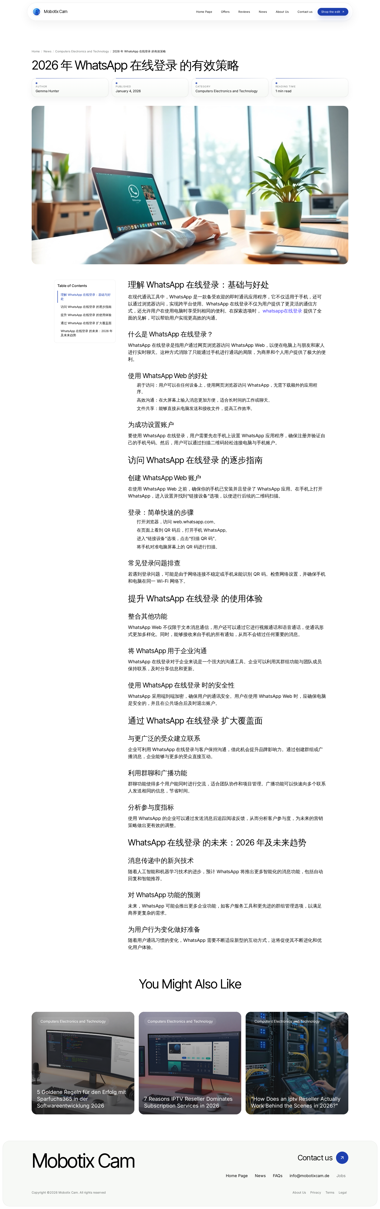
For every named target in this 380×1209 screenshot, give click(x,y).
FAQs (278, 1175)
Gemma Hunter (47, 91)
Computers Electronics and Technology (82, 51)
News (47, 51)
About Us (299, 1192)
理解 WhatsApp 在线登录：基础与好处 (86, 297)
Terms (329, 1192)
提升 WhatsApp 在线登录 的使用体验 (86, 315)
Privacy (315, 1192)
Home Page (237, 1175)
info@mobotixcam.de (309, 1175)
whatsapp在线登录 (282, 311)
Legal (343, 1192)
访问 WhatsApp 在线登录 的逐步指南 (86, 307)
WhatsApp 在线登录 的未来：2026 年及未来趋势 (87, 333)
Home (36, 51)
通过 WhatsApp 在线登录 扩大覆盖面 (86, 323)
